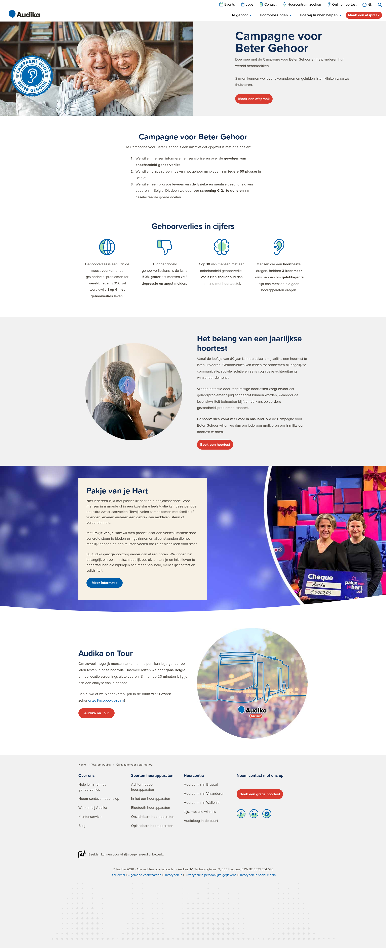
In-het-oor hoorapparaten (150, 798)
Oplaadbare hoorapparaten (152, 825)
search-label (380, 5)
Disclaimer (118, 875)
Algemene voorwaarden (144, 875)
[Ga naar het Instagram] (266, 814)
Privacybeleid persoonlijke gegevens (210, 875)
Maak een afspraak (364, 15)
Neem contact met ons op (98, 798)
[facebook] (241, 814)
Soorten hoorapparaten (152, 775)
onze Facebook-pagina (106, 700)
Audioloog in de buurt (201, 820)
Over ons (86, 775)
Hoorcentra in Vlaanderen (204, 793)
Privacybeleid (172, 875)
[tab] (241, 15)
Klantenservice (90, 816)
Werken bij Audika (92, 807)
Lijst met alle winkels (200, 811)
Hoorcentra (194, 775)
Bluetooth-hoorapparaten (150, 807)
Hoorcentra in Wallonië (202, 802)
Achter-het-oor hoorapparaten (142, 787)
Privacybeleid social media (257, 875)
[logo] (24, 14)
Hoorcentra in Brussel (201, 784)
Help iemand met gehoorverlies (92, 787)
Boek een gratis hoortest (260, 794)
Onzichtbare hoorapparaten (152, 816)
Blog (81, 825)
